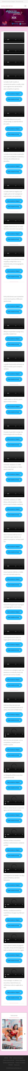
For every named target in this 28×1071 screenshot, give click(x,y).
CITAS (10, 1058)
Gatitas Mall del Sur (7, 6)
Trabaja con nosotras (20, 1062)
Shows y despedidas (20, 1060)
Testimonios (17, 1065)
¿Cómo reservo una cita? (8, 1060)
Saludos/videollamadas (8, 1062)
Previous (3, 1034)
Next (25, 1034)
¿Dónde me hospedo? (18, 1058)
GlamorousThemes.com (16, 1068)
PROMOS (10, 1065)
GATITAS (6, 1058)
